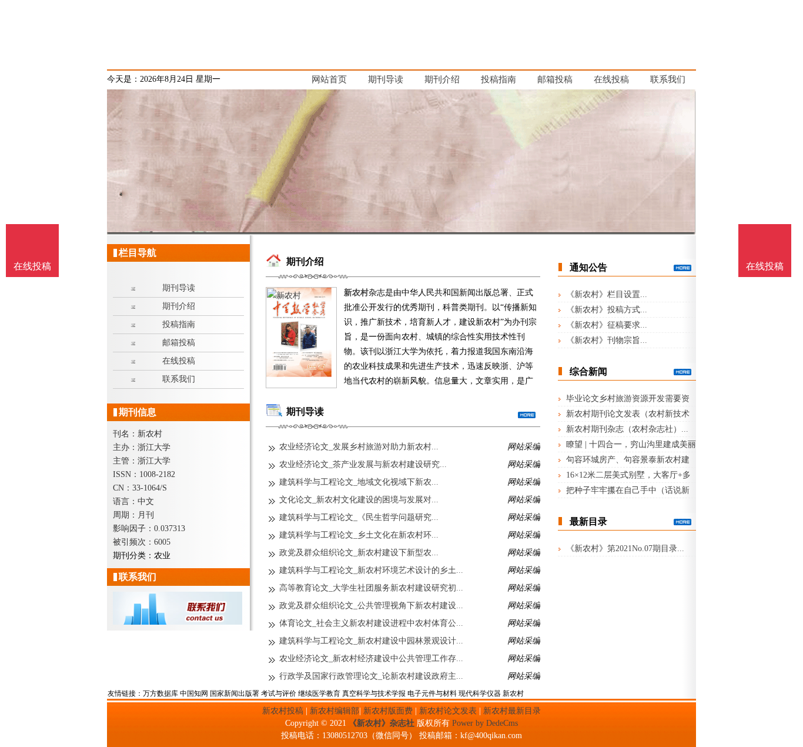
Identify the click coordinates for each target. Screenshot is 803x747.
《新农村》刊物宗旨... (606, 340)
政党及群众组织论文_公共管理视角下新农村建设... (371, 605)
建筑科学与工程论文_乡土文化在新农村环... (359, 535)
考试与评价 (278, 693)
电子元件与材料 (432, 693)
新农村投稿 (282, 710)
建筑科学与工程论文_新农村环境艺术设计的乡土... (371, 570)
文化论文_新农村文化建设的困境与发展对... (359, 499)
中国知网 (194, 693)
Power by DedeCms (485, 723)
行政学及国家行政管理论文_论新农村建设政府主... (371, 676)
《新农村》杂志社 (381, 723)
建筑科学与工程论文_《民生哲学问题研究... (359, 517)
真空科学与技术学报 (374, 693)
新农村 (356, 292)
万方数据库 (160, 693)
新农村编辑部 (334, 710)
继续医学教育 (319, 693)
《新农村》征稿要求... (606, 325)
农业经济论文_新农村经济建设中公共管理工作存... (371, 658)
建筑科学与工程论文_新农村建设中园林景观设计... (371, 640)
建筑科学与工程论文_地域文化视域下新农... (359, 482)
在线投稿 (765, 266)
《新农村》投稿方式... (606, 309)
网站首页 (329, 79)
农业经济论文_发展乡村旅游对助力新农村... (359, 446)
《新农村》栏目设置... (606, 294)
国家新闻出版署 (234, 693)
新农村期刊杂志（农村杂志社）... (627, 429)
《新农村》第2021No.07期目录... (625, 548)
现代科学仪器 (480, 693)
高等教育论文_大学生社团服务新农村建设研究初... (371, 587)
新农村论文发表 (448, 710)
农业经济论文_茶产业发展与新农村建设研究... (363, 464)
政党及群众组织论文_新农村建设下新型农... (359, 552)
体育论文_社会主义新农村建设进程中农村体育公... (371, 623)
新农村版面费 (388, 710)
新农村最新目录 (512, 710)
